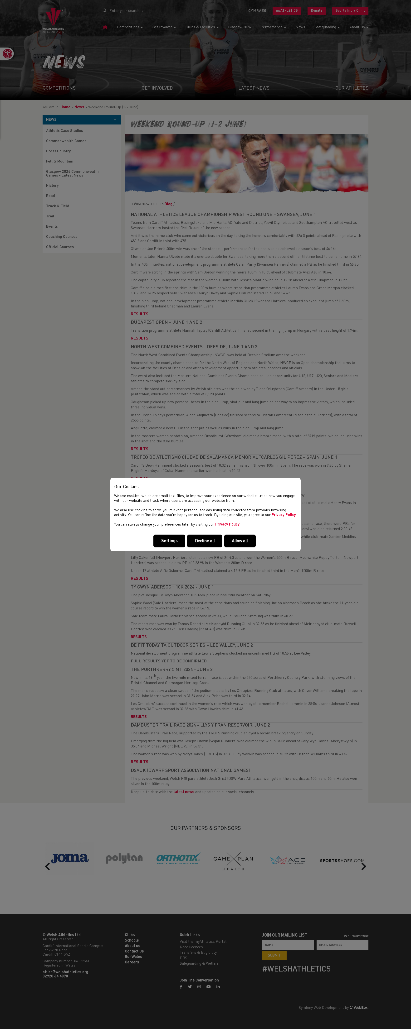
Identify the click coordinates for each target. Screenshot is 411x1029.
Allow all (240, 541)
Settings (169, 541)
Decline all (205, 541)
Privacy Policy (284, 515)
